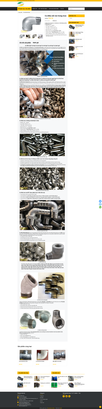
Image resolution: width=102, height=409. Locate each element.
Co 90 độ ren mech (40, 361)
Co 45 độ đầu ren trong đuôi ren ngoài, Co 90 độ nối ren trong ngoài (32, 164)
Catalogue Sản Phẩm (53, 8)
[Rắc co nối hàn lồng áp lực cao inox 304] (71, 378)
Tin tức (71, 18)
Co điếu (61, 232)
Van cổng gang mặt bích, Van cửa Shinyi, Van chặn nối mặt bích (42, 331)
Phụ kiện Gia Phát (51, 408)
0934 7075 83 (26, 338)
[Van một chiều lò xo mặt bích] (54, 378)
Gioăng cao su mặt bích (45, 383)
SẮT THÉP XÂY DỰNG (43, 8)
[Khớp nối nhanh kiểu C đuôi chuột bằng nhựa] (20, 378)
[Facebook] (100, 201)
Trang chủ (34, 8)
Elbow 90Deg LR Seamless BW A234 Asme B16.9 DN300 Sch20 (79, 384)
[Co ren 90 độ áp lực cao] (72, 55)
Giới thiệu (41, 397)
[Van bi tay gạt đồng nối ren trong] (72, 34)
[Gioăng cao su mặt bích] (72, 48)
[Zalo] (100, 204)
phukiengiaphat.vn (25, 336)
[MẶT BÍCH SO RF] (72, 41)
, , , (38, 198)
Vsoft (61, 408)
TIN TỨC (62, 8)
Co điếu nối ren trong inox (28, 47)
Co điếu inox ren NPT (24, 192)
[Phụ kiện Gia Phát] (20, 4)
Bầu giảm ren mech (57, 361)
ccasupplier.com (32, 336)
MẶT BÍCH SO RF (78, 39)
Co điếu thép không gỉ (24, 232)
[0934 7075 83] (100, 207)
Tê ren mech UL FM (23, 361)
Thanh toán (42, 402)
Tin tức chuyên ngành (44, 399)
